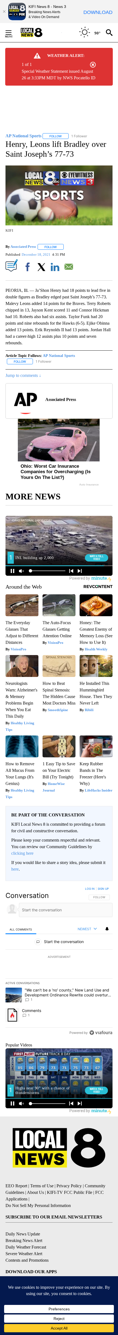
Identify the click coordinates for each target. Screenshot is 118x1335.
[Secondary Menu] (12, 32)
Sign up (103, 888)
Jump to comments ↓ (23, 375)
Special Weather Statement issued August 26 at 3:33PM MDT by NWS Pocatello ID (58, 74)
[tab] (20, 929)
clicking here (22, 853)
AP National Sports (59, 356)
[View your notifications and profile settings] (107, 928)
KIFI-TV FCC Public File (69, 1192)
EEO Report (16, 1185)
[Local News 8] (38, 32)
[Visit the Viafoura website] (101, 1032)
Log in (90, 888)
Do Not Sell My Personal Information (38, 1205)
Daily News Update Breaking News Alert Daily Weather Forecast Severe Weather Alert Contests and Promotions (27, 1247)
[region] (59, 962)
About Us (35, 1192)
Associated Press (23, 247)
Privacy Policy (69, 1185)
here (15, 869)
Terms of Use (42, 1185)
